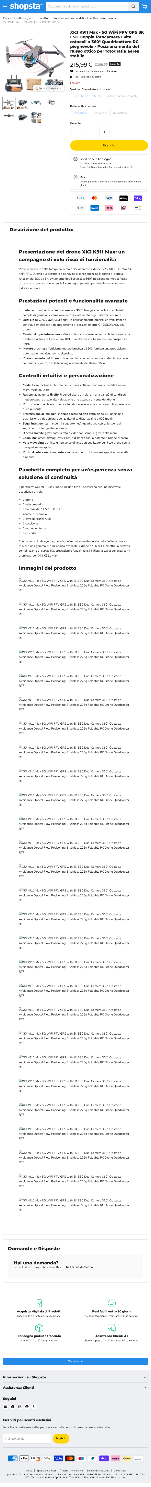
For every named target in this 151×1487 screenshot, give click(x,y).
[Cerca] (133, 6)
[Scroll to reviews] (109, 61)
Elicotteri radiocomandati (102, 18)
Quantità (75, 123)
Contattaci (120, 1470)
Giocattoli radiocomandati (68, 18)
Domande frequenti (98, 1470)
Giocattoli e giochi (23, 18)
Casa (6, 18)
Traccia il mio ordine (71, 1470)
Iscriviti (61, 1438)
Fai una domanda (81, 1267)
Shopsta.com (118, 1477)
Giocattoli (43, 18)
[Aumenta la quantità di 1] (104, 132)
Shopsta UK (103, 1477)
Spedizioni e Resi (46, 1470)
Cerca (29, 1470)
